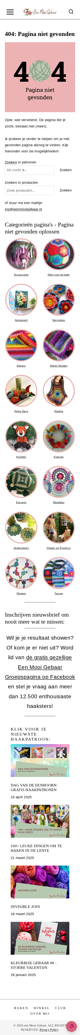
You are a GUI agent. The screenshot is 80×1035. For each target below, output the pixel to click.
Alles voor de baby (59, 274)
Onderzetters (21, 548)
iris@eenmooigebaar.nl (23, 209)
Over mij (40, 1013)
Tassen (58, 593)
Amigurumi (21, 320)
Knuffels (21, 457)
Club (60, 1008)
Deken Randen (58, 365)
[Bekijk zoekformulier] (71, 12)
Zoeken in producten (21, 183)
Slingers (21, 593)
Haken (21, 1008)
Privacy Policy (49, 1029)
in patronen (20, 162)
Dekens (21, 365)
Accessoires (21, 274)
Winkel (42, 1008)
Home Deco (21, 411)
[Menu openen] (10, 12)
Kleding (58, 411)
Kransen (59, 457)
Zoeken (11, 162)
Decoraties (58, 320)
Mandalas (58, 502)
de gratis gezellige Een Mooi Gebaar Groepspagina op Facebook (40, 667)
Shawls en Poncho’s (59, 548)
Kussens (21, 502)
